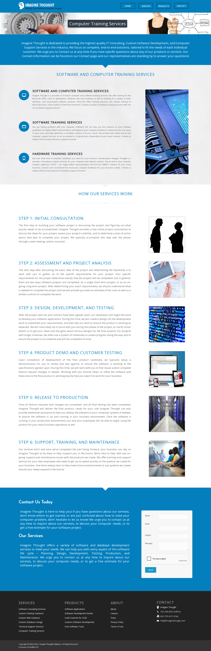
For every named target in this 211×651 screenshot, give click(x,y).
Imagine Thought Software (50, 644)
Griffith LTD (33, 647)
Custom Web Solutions (29, 617)
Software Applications (75, 609)
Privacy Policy (117, 622)
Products (74, 602)
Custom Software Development (79, 622)
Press (113, 617)
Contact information (36, 56)
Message (148, 543)
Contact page (88, 56)
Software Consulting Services (32, 609)
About (117, 602)
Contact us (66, 52)
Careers (114, 613)
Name (147, 515)
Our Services (31, 536)
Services (27, 602)
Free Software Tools (74, 626)
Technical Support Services (31, 626)
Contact (165, 602)
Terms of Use (117, 626)
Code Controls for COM (76, 617)
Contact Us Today (36, 502)
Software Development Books (79, 613)
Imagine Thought (168, 607)
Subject (148, 535)
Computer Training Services (31, 630)
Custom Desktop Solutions (31, 613)
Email (147, 524)
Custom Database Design (31, 622)
